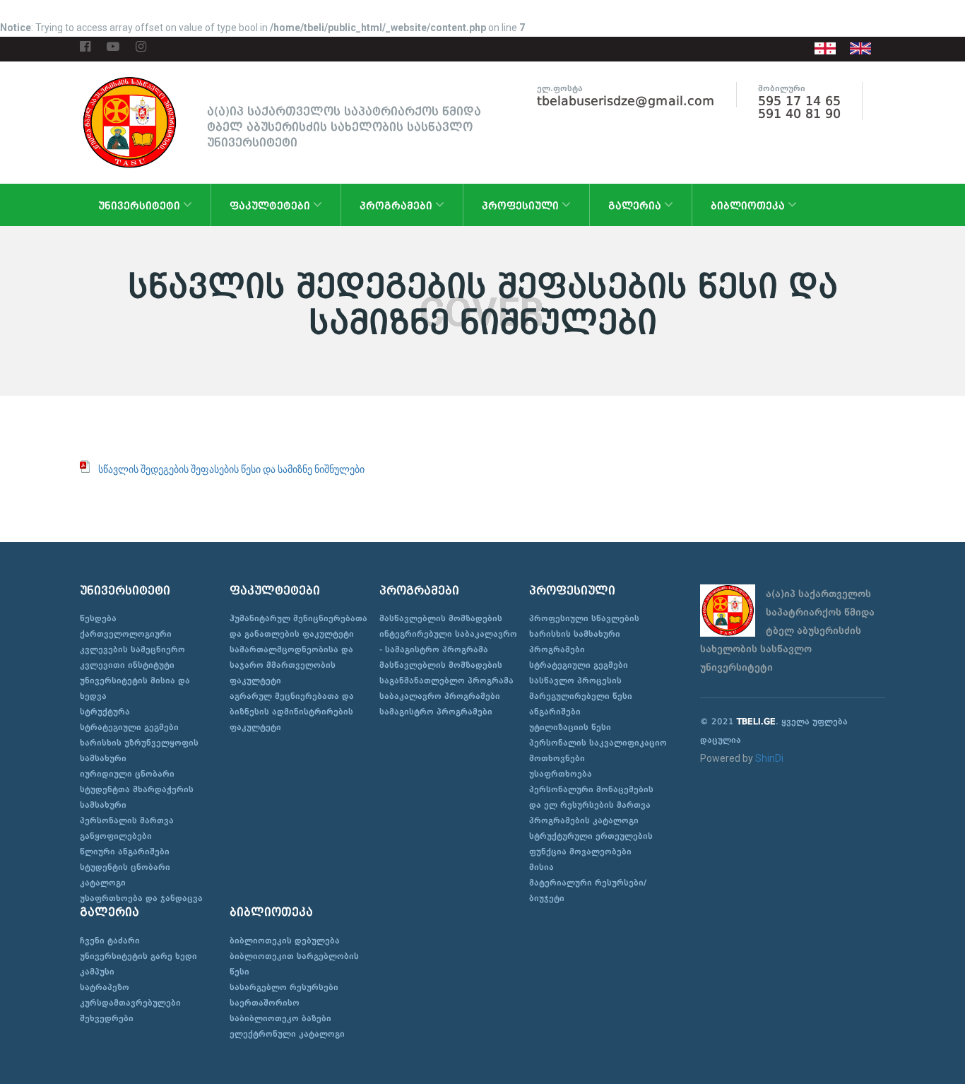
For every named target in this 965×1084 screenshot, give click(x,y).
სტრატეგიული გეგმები (129, 727)
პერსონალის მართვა (127, 820)
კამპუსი (97, 972)
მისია (541, 867)
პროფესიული (522, 205)
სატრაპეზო (104, 987)
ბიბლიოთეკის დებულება (285, 940)
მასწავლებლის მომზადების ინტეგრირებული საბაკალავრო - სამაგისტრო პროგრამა (448, 633)
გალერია (636, 205)
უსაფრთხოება (560, 774)
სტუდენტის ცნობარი (125, 867)
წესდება (98, 618)
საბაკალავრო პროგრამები (439, 696)
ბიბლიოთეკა (749, 205)
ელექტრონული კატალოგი (287, 1034)
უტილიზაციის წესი (570, 727)
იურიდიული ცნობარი (127, 774)
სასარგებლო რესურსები (284, 987)
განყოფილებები (116, 836)
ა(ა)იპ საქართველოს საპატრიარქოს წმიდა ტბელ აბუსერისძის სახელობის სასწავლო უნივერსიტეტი (344, 127)
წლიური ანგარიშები (125, 851)
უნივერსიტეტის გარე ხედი (138, 956)
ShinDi (769, 758)
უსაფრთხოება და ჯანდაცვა (141, 898)
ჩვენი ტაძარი (110, 940)
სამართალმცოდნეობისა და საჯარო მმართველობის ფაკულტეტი (291, 664)
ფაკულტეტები (271, 205)
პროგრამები (397, 205)
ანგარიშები (555, 712)
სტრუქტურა (105, 712)
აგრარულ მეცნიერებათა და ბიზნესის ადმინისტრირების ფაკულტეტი (292, 711)
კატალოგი (103, 883)
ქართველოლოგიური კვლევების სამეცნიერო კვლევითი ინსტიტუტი (132, 649)
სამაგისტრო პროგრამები (435, 712)
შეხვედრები (107, 1018)
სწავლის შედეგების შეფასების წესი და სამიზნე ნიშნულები (231, 469)
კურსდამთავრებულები (130, 1003)
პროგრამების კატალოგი (584, 820)
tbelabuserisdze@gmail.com (626, 100)
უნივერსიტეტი (140, 205)
